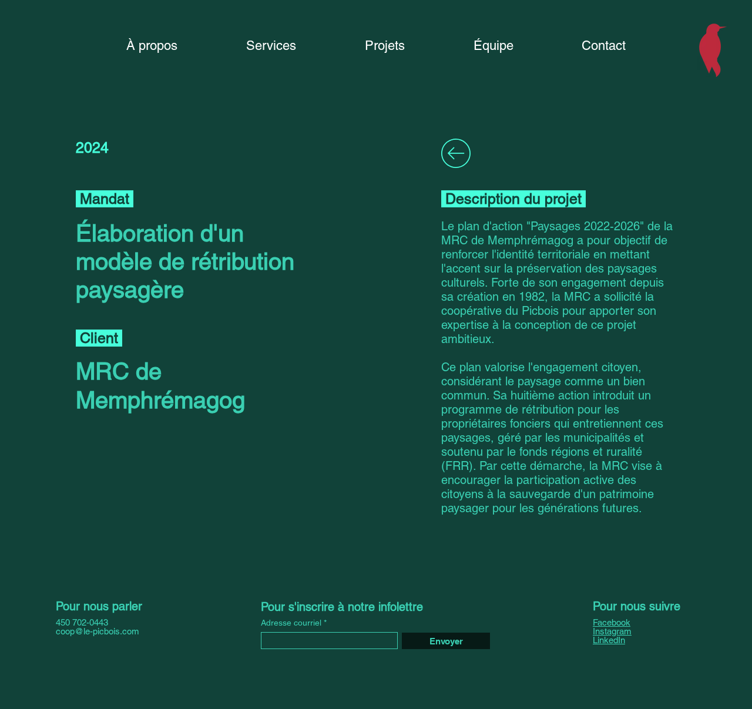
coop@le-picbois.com (97, 631)
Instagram (612, 631)
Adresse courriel (291, 623)
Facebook (611, 622)
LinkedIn (609, 640)
